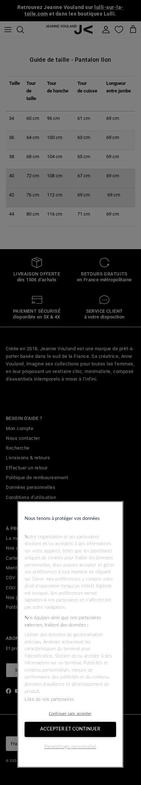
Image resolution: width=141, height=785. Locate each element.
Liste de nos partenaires (49, 699)
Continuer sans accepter (70, 714)
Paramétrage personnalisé (70, 747)
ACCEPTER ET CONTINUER (70, 729)
